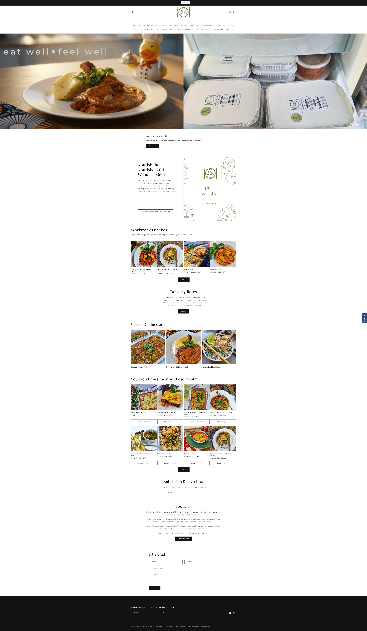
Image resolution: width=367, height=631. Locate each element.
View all (183, 280)
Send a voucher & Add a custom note (155, 212)
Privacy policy (170, 626)
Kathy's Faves (183, 539)
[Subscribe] (198, 493)
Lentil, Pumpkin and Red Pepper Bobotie (167, 270)
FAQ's (183, 311)
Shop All (152, 146)
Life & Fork (139, 626)
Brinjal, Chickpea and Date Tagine (221, 412)
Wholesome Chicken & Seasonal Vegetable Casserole (141, 270)
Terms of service (180, 626)
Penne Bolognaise (216, 269)
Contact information (193, 626)
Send (155, 588)
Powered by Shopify (148, 626)
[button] (133, 12)
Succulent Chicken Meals (177, 367)
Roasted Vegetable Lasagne (166, 412)
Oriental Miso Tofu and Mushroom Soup (142, 454)
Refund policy (160, 626)
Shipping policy (205, 626)
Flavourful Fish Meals (211, 367)
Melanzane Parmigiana (138, 412)
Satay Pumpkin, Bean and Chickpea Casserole (195, 413)
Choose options (144, 422)
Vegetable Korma (189, 454)
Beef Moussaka (189, 269)
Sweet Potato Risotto (164, 454)
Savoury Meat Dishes (140, 367)
